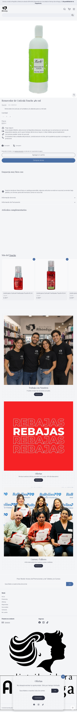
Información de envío (9, 198)
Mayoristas (5, 604)
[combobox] (38, 15)
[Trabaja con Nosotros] (38, 350)
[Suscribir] (55, 691)
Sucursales (5, 607)
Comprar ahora (38, 160)
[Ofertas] (38, 436)
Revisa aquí (38, 394)
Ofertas (4, 602)
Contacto (4, 610)
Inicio (3, 596)
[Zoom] (74, 95)
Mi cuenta (4, 612)
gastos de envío (19, 151)
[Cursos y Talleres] (38, 521)
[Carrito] (69, 9)
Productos (5, 599)
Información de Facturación (11, 202)
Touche (4, 105)
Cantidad (5, 113)
